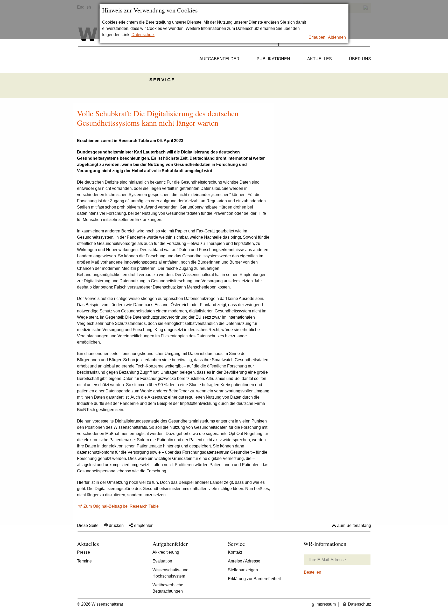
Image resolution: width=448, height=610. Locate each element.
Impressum (326, 604)
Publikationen (273, 59)
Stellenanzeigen (243, 570)
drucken (116, 525)
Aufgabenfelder (219, 59)
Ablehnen (337, 37)
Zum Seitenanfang (354, 525)
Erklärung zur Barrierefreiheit (254, 579)
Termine (84, 561)
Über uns (360, 59)
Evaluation (162, 561)
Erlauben (317, 37)
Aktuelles (319, 59)
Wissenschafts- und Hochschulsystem (170, 573)
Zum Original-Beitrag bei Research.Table (121, 506)
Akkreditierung (165, 552)
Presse (83, 552)
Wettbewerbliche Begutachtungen (167, 588)
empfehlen (143, 525)
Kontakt (235, 552)
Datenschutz (143, 34)
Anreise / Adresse (244, 561)
